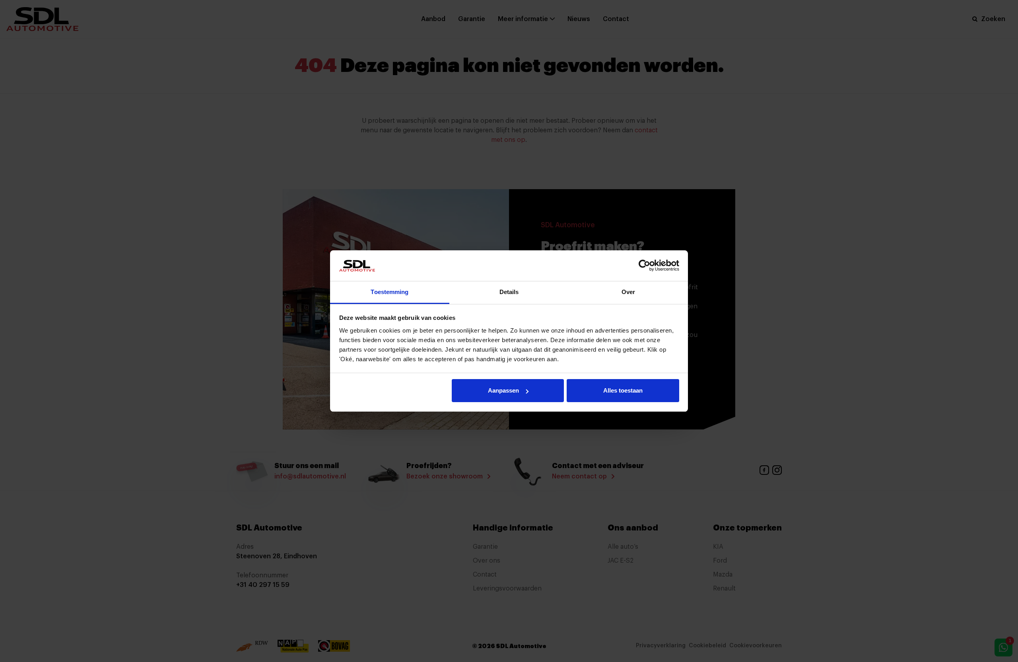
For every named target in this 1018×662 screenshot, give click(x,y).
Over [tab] (628, 291)
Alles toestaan (623, 390)
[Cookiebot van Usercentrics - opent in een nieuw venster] (644, 265)
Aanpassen (503, 390)
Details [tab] (509, 291)
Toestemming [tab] (389, 291)
